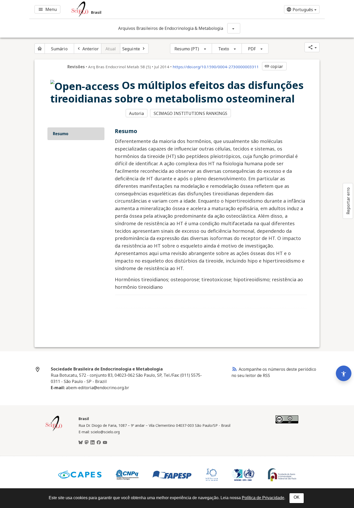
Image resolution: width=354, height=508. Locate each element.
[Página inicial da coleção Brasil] (54, 430)
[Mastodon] (86, 442)
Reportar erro (348, 200)
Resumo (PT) (186, 49)
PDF (252, 49)
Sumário (59, 49)
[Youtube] (105, 442)
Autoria (136, 113)
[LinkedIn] (92, 442)
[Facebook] (99, 442)
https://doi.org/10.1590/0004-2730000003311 (216, 66)
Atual (110, 49)
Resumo (60, 133)
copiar (273, 66)
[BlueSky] (81, 442)
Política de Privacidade (263, 498)
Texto (223, 49)
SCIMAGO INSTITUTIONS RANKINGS (191, 113)
